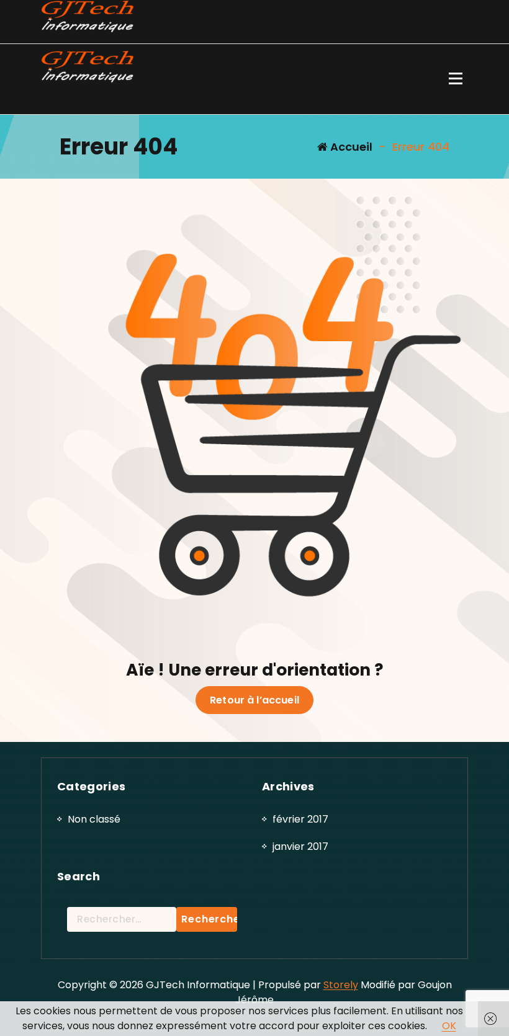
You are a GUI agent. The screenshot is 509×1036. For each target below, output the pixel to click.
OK (449, 1026)
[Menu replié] (455, 79)
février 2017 (300, 819)
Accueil (350, 146)
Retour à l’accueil (254, 700)
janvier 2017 (300, 846)
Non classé (94, 819)
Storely (340, 985)
